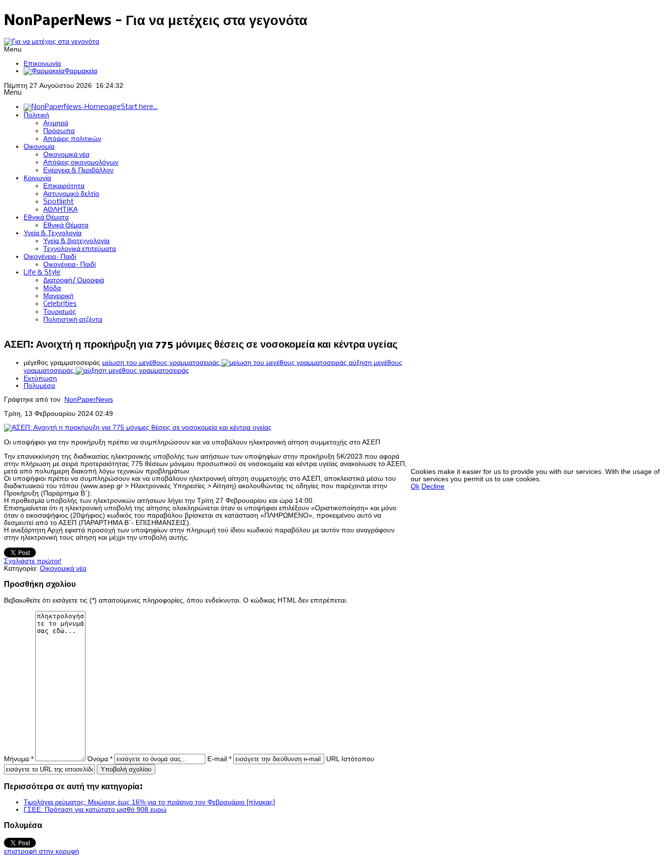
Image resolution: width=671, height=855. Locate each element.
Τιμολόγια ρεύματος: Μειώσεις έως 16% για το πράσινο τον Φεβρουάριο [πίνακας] (149, 802)
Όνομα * (99, 759)
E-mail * (219, 759)
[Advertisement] (541, 399)
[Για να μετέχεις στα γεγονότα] (51, 41)
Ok (415, 486)
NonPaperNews (88, 399)
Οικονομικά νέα (63, 568)
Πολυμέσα (39, 385)
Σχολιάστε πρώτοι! (32, 561)
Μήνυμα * (18, 759)
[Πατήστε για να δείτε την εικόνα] (138, 427)
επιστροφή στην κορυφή (41, 851)
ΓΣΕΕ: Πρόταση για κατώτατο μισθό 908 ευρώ (95, 809)
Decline (433, 486)
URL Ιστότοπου (350, 759)
